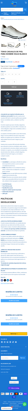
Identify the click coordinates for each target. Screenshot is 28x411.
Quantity (3, 78)
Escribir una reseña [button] (14, 300)
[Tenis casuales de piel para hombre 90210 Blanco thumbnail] (4, 45)
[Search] (25, 9)
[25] (2, 76)
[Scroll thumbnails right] (26, 45)
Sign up (22, 358)
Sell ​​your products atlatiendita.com (15, 401)
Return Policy (5, 403)
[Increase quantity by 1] (14, 82)
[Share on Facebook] (2, 280)
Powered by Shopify (14, 408)
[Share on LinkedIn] (8, 280)
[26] (6, 76)
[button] (4, 283)
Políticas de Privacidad (14, 405)
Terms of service (13, 403)
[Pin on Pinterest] (11, 280)
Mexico (13, 382)
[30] (19, 76)
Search (5, 401)
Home (2, 18)
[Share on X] (5, 280)
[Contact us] (25, 404)
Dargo (3, 56)
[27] (9, 76)
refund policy (21, 403)
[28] (12, 76)
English (13, 378)
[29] (16, 76)
